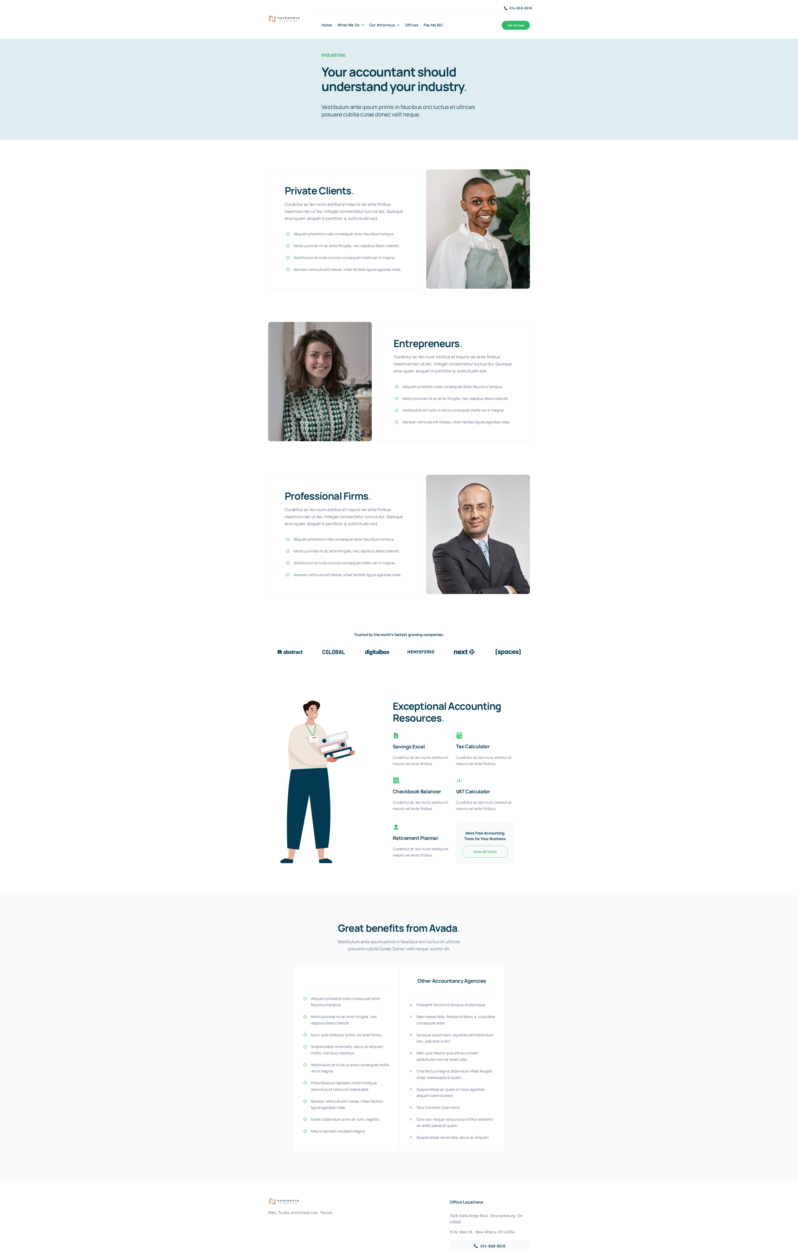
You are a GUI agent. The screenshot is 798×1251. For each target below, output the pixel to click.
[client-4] (420, 650)
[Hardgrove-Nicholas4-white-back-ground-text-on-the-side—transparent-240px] (286, 17)
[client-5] (464, 650)
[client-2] (333, 650)
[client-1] (289, 650)
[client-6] (508, 650)
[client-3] (377, 650)
